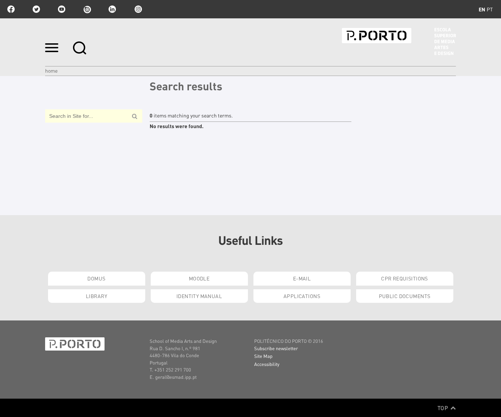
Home (51, 70)
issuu (87, 9)
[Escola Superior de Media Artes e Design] (399, 41)
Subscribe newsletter (276, 348)
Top (444, 407)
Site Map (263, 356)
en (482, 9)
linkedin (112, 9)
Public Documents (405, 296)
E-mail (302, 278)
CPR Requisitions (404, 278)
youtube (61, 9)
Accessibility (266, 364)
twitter (36, 9)
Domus (96, 278)
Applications (302, 296)
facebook (11, 9)
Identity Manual (199, 296)
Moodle (199, 278)
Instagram (137, 9)
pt (490, 9)
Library (96, 296)
